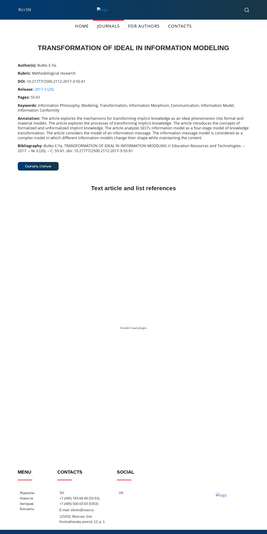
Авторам (26, 504)
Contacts (180, 26)
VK (121, 493)
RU (20, 9)
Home (82, 26)
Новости (26, 498)
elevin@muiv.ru (82, 510)
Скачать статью (38, 166)
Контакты (27, 509)
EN (28, 9)
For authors (144, 26)
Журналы (27, 493)
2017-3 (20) (44, 89)
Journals (108, 26)
